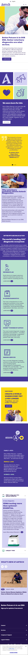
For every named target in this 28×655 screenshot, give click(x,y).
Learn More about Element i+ (11, 532)
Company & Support (6, 635)
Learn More (6, 281)
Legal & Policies (5, 639)
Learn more (6, 59)
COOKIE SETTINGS (14, 652)
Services (3, 630)
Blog (3, 589)
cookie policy (11, 648)
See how (8, 406)
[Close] (25, 646)
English (13, 1)
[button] (26, 5)
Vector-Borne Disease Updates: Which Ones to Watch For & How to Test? (14, 593)
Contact (3, 625)
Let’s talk (6, 122)
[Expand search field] (24, 4)
